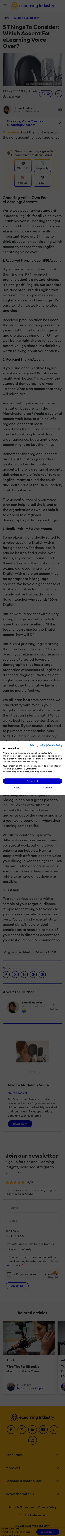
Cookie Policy (54, 745)
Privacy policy (38, 745)
